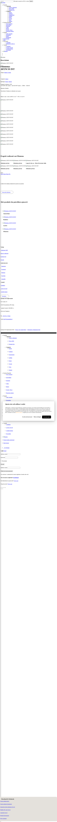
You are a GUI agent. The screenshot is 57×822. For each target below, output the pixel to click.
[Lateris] (9, 223)
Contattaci (3, 285)
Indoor (6, 79)
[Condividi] (3, 487)
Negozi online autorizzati (8, 440)
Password (3, 457)
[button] (7, 192)
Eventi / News (9, 389)
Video (7, 383)
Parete (6, 81)
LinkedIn (3, 279)
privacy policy (19, 412)
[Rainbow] (9, 217)
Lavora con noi (4, 288)
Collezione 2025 (4, 250)
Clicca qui (16, 480)
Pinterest (3, 272)
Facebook (3, 269)
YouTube (3, 275)
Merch (7, 386)
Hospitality (8, 400)
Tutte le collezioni (4, 253)
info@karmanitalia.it (7, 319)
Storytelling (8, 377)
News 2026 (11, 341)
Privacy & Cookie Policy (20, 329)
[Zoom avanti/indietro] (1, 487)
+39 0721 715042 (6, 316)
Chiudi (4, 450)
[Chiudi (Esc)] (5, 487)
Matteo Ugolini (7, 72)
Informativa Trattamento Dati (33, 329)
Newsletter (8, 433)
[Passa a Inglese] (5, 51)
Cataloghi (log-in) (3, 812)
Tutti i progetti (9, 397)
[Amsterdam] (9, 211)
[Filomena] (9, 229)
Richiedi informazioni (4, 815)
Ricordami (4, 461)
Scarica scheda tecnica (4, 801)
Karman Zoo (3, 256)
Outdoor (11, 351)
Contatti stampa (4, 291)
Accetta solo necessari (27, 416)
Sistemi (10, 81)
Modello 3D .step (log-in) (5, 809)
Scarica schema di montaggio (6, 804)
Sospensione (11, 354)
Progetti (2, 259)
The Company (9, 374)
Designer (8, 380)
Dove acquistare (3, 818)
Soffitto (10, 357)
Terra (10, 367)
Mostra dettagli (37, 416)
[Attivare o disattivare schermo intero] (2, 487)
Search (31, 1)
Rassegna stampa (10, 393)
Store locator (6, 443)
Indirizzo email (4, 454)
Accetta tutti (46, 417)
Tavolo (10, 364)
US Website (6, 447)
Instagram (3, 266)
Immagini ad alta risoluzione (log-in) (7, 807)
